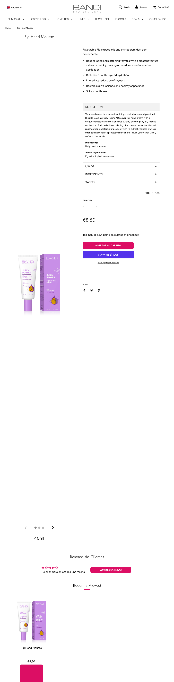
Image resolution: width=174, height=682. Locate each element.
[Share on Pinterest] (99, 290)
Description (94, 107)
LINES (82, 19)
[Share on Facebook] (85, 290)
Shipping (104, 234)
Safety (90, 182)
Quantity (87, 200)
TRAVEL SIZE (102, 19)
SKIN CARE (15, 19)
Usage (89, 166)
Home (8, 28)
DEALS (136, 19)
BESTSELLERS (38, 19)
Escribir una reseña (111, 570)
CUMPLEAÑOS (157, 19)
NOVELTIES (63, 19)
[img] (25, 527)
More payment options (108, 262)
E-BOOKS (120, 19)
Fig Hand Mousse (31, 647)
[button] (14, 7)
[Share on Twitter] (91, 290)
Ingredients (94, 174)
